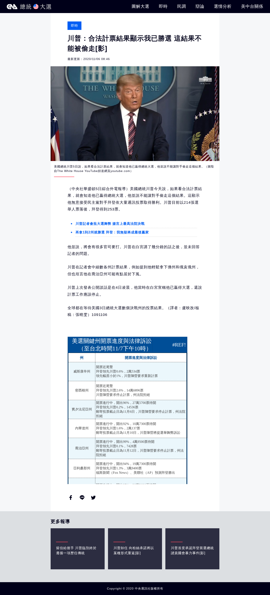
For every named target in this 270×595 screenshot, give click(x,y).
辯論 (200, 6)
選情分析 (223, 6)
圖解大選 (140, 6)
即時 (163, 6)
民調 (181, 6)
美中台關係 (252, 6)
